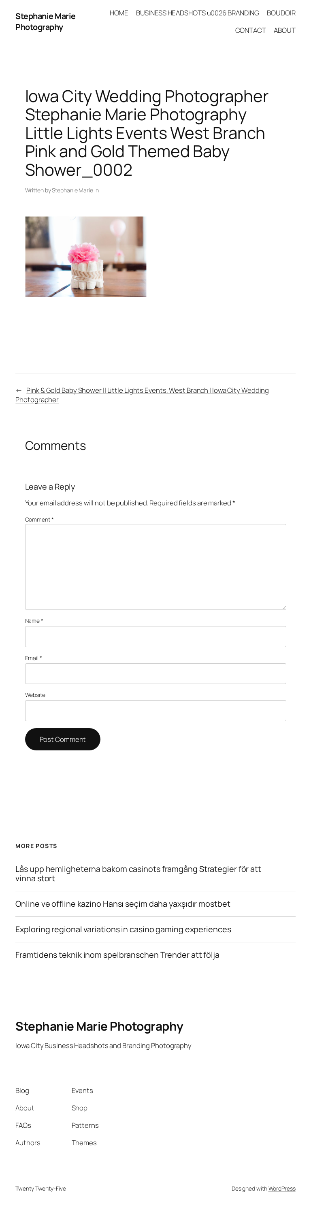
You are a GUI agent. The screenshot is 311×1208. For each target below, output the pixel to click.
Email (33, 658)
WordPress (282, 1188)
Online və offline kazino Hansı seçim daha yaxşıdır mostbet (122, 903)
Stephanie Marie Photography (45, 22)
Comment (39, 519)
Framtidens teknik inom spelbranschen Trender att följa (117, 954)
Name (34, 620)
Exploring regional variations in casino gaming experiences (123, 929)
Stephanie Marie (72, 190)
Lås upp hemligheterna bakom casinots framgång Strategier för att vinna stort (138, 873)
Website (35, 695)
